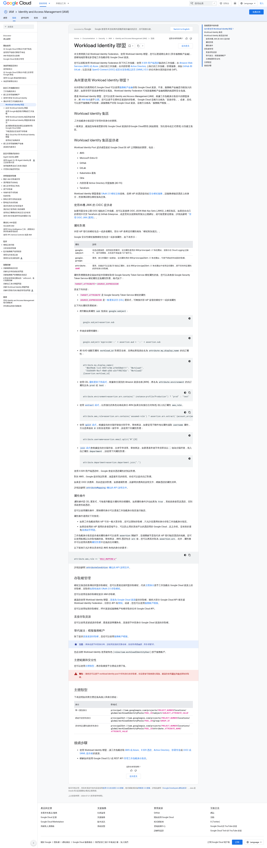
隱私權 (57, 842)
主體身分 (149, 585)
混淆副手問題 (88, 530)
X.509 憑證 (146, 750)
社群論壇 (101, 813)
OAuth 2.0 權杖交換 (110, 193)
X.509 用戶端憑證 (150, 63)
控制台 (226, 3)
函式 (92, 405)
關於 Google (46, 842)
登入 (262, 3)
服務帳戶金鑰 (126, 87)
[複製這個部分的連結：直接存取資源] (93, 617)
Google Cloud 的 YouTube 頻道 (223, 826)
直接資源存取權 (91, 636)
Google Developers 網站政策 (174, 788)
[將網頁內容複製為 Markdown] (138, 46)
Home (76, 38)
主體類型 (89, 666)
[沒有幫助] (191, 38)
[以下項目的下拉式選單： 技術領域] (50, 3)
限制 (120, 603)
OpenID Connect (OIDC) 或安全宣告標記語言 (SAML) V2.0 (120, 69)
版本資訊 (101, 822)
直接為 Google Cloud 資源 (122, 599)
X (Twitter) (215, 822)
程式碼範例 (159, 822)
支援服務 (101, 817)
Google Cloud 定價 (49, 817)
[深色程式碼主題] (189, 318)
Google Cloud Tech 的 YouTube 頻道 (226, 831)
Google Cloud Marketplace (52, 822)
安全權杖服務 (155, 193)
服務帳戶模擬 (151, 603)
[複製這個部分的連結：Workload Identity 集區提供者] (121, 140)
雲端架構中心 (160, 826)
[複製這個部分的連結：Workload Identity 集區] (111, 114)
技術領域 (43, 3)
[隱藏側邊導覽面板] (33, 843)
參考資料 (25, 18)
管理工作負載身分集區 (135, 758)
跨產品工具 (61, 3)
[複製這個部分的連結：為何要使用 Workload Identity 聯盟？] (132, 80)
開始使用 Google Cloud (164, 817)
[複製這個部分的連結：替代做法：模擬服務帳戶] (107, 630)
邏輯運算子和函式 (98, 382)
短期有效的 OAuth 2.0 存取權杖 (105, 588)
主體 (97, 99)
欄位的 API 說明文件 (106, 487)
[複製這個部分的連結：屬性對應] (88, 225)
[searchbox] (18, 26)
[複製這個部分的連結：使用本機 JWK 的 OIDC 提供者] (115, 205)
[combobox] (203, 3)
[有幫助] (187, 38)
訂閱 (237, 842)
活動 (212, 817)
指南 (14, 18)
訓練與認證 (159, 831)
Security (102, 38)
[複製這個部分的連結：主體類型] (90, 690)
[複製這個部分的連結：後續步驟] (90, 743)
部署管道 (176, 750)
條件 (179, 674)
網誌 (212, 813)
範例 (36, 18)
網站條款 (66, 842)
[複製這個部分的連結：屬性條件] (88, 496)
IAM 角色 (85, 99)
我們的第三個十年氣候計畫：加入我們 (111, 842)
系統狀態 (101, 826)
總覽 (5, 18)
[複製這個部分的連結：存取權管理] (93, 578)
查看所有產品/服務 (49, 813)
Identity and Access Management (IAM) (43, 12)
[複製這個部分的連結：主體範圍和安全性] (99, 660)
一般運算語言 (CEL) (114, 300)
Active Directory (138, 66)
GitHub (157, 813)
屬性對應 (96, 542)
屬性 (173, 674)
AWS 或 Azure (132, 750)
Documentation (89, 38)
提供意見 (185, 46)
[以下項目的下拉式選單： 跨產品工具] (69, 3)
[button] (18, 81)
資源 (45, 18)
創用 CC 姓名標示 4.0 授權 (113, 788)
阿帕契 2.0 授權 (144, 788)
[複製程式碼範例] (189, 392)
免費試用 (256, 12)
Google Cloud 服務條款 (82, 842)
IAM (11, 12)
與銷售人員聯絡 (47, 826)
